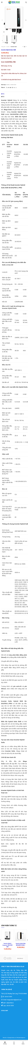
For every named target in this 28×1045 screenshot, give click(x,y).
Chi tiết (12, 984)
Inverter (7, 46)
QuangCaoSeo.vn (12, 1037)
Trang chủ (3, 46)
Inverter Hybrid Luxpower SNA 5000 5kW (7, 945)
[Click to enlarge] (3, 31)
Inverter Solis (14, 46)
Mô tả (2, 94)
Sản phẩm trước (23, 46)
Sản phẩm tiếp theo (26, 46)
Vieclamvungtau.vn (21, 1037)
